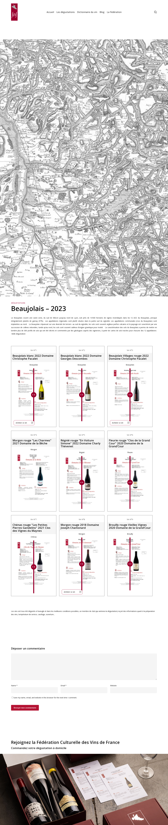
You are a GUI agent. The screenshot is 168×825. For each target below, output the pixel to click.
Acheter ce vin (21, 423)
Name (14, 685)
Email (63, 685)
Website (113, 685)
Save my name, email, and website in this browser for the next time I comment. (45, 697)
